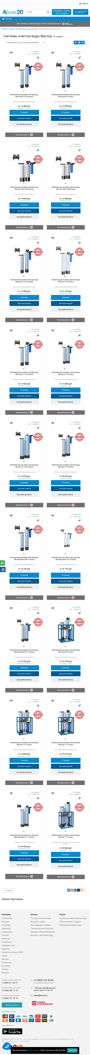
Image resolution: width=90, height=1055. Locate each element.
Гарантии (5, 949)
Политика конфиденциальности (61, 1039)
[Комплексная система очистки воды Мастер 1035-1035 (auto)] (24, 167)
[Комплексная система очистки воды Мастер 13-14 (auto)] (66, 445)
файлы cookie (33, 1050)
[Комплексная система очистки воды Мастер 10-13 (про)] (24, 723)
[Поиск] (48, 12)
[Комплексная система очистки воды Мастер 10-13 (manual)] (24, 352)
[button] (75, 42)
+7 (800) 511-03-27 (10, 983)
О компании (7, 918)
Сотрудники (7, 932)
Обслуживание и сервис (70, 922)
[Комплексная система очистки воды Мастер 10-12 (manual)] (24, 260)
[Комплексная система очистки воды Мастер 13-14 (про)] (66, 815)
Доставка (6, 966)
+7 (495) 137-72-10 (10, 998)
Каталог (9, 19)
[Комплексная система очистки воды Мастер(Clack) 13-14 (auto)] (24, 815)
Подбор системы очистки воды (73, 918)
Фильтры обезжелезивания (43, 932)
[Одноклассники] (72, 890)
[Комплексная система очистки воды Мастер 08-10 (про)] (66, 630)
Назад (9, 890)
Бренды (5, 959)
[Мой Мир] (75, 890)
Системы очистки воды (41, 918)
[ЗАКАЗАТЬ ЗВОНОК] (7, 1046)
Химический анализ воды (70, 925)
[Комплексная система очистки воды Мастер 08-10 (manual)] (24, 75)
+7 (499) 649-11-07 (10, 990)
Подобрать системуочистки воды (61, 12)
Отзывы (5, 935)
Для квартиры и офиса (41, 925)
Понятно (72, 1050)
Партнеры (6, 928)
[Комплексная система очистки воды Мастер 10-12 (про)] (66, 723)
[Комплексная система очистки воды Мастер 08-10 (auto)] (66, 75)
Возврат (5, 973)
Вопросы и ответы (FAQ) (12, 952)
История (5, 922)
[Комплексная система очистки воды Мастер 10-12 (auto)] (66, 260)
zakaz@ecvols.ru (41, 995)
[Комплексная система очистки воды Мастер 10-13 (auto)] (66, 352)
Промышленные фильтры (42, 928)
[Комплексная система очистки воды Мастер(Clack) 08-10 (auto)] (24, 538)
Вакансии (6, 939)
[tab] (23, 91)
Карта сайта (44, 1039)
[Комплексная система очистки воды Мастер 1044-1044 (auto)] (66, 167)
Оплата (5, 969)
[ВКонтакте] (68, 890)
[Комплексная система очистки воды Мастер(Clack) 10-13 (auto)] (24, 630)
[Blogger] (81, 890)
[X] (78, 890)
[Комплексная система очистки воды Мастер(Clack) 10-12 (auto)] (66, 538)
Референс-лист (8, 945)
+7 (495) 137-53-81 (44, 980)
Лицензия (6, 925)
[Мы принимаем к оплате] (30, 1018)
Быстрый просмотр (24, 124)
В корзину (24, 112)
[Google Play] (12, 1031)
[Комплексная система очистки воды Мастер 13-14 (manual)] (24, 445)
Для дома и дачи (38, 922)
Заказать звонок (12, 1005)
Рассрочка (6, 962)
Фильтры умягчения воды (42, 935)
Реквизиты (7, 942)
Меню (85, 4)
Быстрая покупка (24, 118)
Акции (4, 956)
